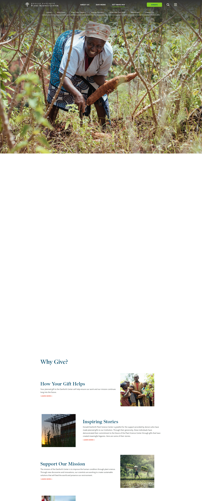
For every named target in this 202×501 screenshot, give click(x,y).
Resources (135, 12)
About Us (84, 5)
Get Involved (118, 5)
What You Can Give (117, 12)
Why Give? (61, 12)
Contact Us (149, 12)
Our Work (101, 5)
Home (49, 12)
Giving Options (97, 12)
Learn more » (46, 396)
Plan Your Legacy (78, 12)
